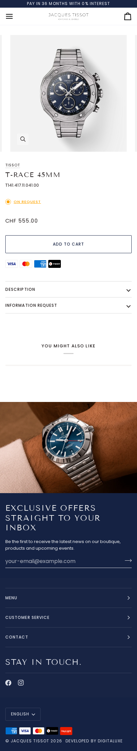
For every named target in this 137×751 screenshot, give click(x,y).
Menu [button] (11, 598)
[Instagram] (21, 683)
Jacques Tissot (30, 741)
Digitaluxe (110, 741)
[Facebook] (8, 683)
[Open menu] (15, 16)
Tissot (12, 165)
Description (20, 289)
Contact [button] (17, 637)
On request (27, 201)
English (20, 714)
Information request (31, 305)
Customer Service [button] (27, 617)
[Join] (126, 560)
